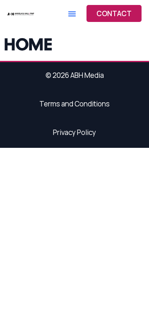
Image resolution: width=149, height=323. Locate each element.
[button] (72, 13)
